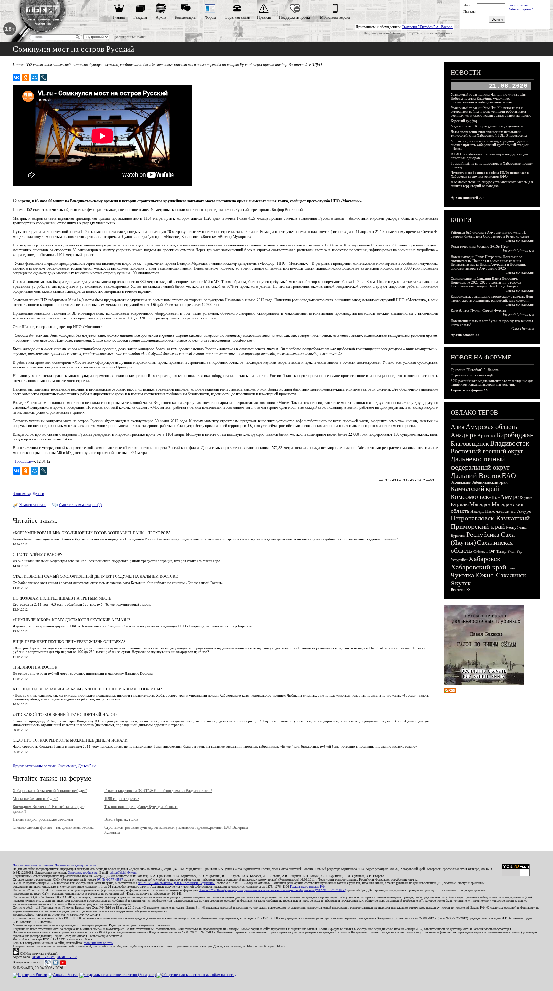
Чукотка (462, 575)
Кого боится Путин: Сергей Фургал (478, 310)
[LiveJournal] (43, 77)
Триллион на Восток (35, 667)
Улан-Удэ (514, 551)
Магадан (480, 504)
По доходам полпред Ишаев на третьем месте (62, 598)
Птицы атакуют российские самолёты (43, 819)
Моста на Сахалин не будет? (35, 798)
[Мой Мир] (34, 77)
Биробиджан (515, 435)
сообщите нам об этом (98, 943)
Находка (477, 511)
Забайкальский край (490, 482)
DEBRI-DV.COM (43, 957)
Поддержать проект (294, 17)
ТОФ (490, 551)
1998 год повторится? (121, 798)
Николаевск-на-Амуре (508, 511)
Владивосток (509, 443)
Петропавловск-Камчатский (490, 518)
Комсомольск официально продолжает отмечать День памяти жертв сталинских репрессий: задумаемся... (492, 298)
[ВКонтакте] (16, 77)
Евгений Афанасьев (518, 250)
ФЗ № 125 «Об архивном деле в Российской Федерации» (176, 883)
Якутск (461, 583)
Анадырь (464, 435)
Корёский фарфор (464, 121)
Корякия (526, 498)
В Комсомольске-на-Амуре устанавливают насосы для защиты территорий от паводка (492, 184)
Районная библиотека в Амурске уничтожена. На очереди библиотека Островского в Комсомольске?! (491, 234)
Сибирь (479, 551)
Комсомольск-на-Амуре (485, 497)
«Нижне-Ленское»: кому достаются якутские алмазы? (71, 620)
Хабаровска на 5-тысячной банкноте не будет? (50, 790)
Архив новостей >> (467, 198)
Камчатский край (475, 489)
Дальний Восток (476, 475)
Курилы (460, 504)
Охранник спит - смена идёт (472, 375)
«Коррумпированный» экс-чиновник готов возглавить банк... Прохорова (92, 533)
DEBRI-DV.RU (67, 957)
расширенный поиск (130, 37)
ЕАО (509, 475)
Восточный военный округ (487, 451)
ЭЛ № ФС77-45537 (110, 879)
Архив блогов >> (465, 335)
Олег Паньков (522, 328)
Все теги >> (460, 589)
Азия (458, 427)
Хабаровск (485, 559)
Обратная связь (237, 17)
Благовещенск (470, 443)
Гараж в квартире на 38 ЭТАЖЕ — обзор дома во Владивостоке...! (158, 790)
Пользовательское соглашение (33, 865)
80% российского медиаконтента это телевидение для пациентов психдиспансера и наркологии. (492, 382)
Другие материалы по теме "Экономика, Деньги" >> (54, 766)
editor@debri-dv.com (123, 872)
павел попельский (520, 240)
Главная (119, 17)
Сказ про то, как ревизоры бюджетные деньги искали (70, 740)
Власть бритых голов (121, 819)
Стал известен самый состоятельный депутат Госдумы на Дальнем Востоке (95, 576)
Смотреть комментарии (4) (80, 505)
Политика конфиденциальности (75, 865)
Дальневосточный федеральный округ (480, 463)
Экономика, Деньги (28, 493)
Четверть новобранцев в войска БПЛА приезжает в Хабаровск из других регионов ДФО (490, 174)
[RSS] (450, 691)
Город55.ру (24, 461)
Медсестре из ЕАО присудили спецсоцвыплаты (487, 126)
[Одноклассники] (25, 77)
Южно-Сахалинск (500, 575)
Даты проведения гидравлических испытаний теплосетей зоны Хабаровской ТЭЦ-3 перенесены (489, 133)
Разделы (140, 17)
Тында (501, 551)
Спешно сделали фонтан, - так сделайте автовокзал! (54, 827)
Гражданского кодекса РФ (307, 886)
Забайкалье (461, 482)
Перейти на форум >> (469, 390)
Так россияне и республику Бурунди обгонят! (141, 806)
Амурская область (491, 427)
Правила (264, 17)
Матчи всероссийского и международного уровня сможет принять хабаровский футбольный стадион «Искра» (490, 144)
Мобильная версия (335, 17)
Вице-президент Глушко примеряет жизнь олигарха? (69, 642)
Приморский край (478, 526)
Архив (161, 17)
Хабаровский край (478, 567)
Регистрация (518, 5)
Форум (210, 17)
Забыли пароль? (521, 9)
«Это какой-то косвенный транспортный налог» (65, 715)
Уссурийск (459, 560)
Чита (511, 568)
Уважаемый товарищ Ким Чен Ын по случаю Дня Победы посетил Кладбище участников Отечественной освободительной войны (488, 98)
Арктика (486, 435)
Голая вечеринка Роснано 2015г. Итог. (480, 246)
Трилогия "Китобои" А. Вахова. (427, 27)
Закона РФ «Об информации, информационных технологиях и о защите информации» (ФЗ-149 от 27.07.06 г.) (272, 890)
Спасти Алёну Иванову (38, 554)
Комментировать (32, 505)
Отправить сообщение (82, 872)
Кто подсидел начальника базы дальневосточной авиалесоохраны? (87, 689)
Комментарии (185, 17)
